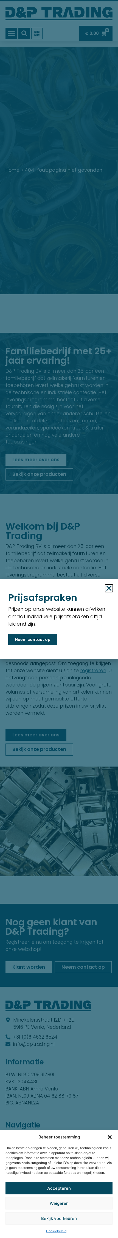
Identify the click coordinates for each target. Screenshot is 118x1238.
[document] (59, 619)
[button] (110, 1137)
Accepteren (59, 1188)
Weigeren (59, 1203)
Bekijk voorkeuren (59, 1218)
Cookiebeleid (56, 1231)
